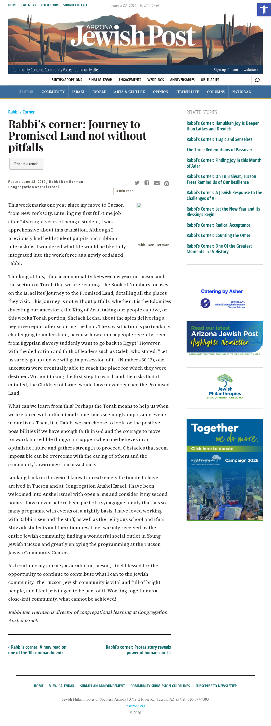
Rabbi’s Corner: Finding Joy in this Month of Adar (224, 163)
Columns (216, 91)
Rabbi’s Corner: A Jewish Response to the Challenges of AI (224, 195)
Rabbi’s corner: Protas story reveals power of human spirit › (138, 650)
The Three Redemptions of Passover (219, 150)
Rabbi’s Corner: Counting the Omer (218, 235)
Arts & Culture (129, 91)
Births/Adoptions (67, 79)
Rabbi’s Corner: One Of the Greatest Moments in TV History (219, 249)
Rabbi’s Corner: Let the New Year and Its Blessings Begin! (223, 211)
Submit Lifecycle (76, 4)
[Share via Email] (157, 183)
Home (12, 4)
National (241, 91)
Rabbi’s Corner (21, 111)
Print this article (26, 163)
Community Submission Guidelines (160, 685)
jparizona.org (135, 705)
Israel (78, 91)
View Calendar (61, 685)
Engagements (130, 79)
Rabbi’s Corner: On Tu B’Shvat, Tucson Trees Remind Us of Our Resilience (221, 179)
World (100, 91)
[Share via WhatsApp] (166, 183)
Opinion (160, 91)
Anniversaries (182, 79)
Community (53, 91)
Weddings (155, 79)
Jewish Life (187, 91)
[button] (264, 9)
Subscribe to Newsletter (216, 685)
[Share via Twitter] (138, 183)
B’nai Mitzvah (100, 79)
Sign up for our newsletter (235, 69)
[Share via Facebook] (148, 183)
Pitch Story (50, 4)
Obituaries (210, 79)
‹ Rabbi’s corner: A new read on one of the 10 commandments (37, 650)
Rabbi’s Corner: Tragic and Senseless (219, 139)
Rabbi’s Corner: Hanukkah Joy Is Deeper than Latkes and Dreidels (223, 126)
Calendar (28, 4)
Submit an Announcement (102, 685)
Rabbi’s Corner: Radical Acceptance (218, 225)
